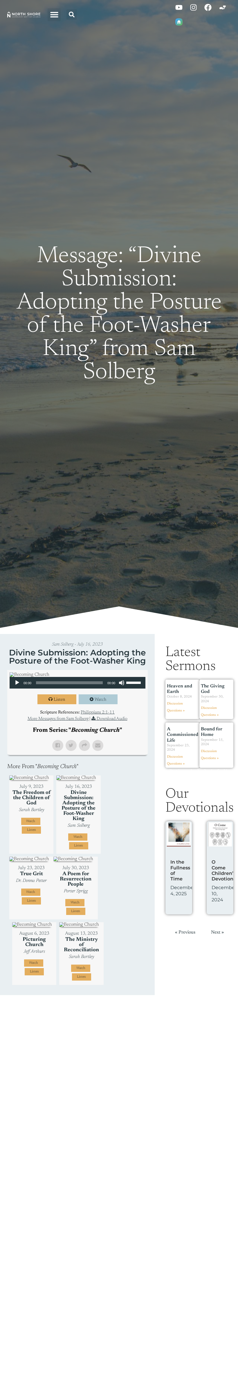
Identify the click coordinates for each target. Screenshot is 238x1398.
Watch (100, 700)
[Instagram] (193, 7)
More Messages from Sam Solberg (58, 719)
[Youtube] (179, 7)
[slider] (134, 682)
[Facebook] (208, 7)
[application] (77, 683)
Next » (217, 932)
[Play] (17, 683)
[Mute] (122, 683)
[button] (54, 14)
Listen (59, 700)
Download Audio (112, 719)
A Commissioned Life (182, 735)
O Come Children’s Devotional (225, 870)
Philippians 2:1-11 (98, 712)
